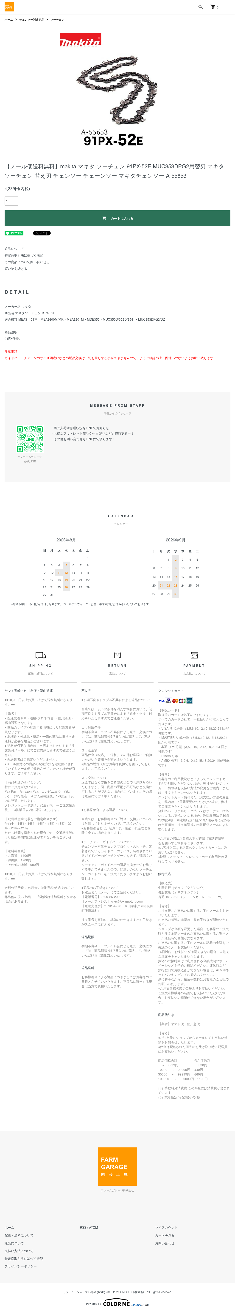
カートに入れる (122, 218)
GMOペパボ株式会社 (133, 1292)
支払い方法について (19, 1250)
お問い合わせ (164, 1243)
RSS (83, 1227)
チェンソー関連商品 (31, 19)
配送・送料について (19, 1235)
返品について (14, 248)
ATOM (93, 1227)
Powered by (93, 1303)
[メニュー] (228, 7)
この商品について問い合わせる (27, 261)
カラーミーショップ (75, 1292)
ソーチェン (57, 19)
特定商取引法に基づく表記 (24, 255)
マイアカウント (166, 1227)
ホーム (9, 19)
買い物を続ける (16, 268)
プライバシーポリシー (21, 1266)
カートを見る (164, 1235)
